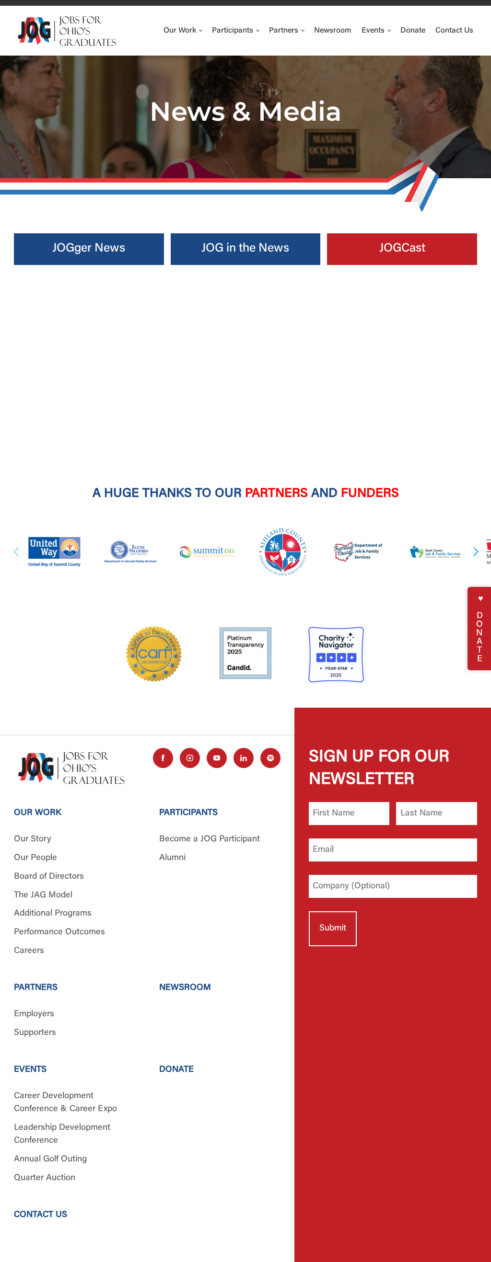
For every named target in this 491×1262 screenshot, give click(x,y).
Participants (233, 30)
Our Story (32, 839)
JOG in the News (245, 248)
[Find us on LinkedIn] (244, 758)
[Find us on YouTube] (217, 758)
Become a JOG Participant (209, 839)
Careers (29, 951)
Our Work (181, 30)
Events (374, 30)
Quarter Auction (44, 1178)
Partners (284, 30)
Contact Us (454, 30)
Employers (34, 1014)
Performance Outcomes (59, 932)
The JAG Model (43, 895)
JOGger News (88, 248)
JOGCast (402, 248)
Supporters (35, 1033)
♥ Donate (479, 629)
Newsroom (332, 30)
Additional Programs (53, 913)
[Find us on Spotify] (270, 758)
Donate (412, 30)
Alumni (172, 858)
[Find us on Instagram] (190, 758)
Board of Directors (49, 876)
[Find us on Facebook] (163, 758)
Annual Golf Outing (50, 1159)
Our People (35, 858)
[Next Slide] (474, 551)
